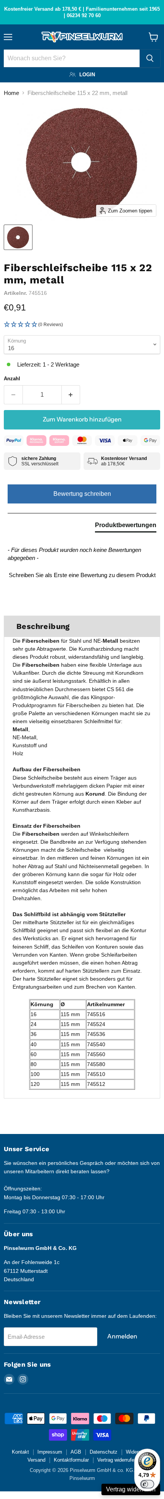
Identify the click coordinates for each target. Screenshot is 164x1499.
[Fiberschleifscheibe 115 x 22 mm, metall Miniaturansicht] (18, 237)
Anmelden (122, 1336)
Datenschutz (103, 1452)
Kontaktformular (71, 1460)
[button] (82, 325)
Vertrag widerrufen (117, 1460)
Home (11, 93)
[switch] (147, 1484)
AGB (76, 1452)
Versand (36, 1460)
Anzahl (12, 378)
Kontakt (20, 1452)
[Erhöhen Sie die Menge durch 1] (71, 394)
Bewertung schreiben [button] (82, 494)
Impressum (49, 1452)
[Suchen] (150, 58)
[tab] (125, 526)
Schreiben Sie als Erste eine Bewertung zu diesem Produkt (82, 575)
